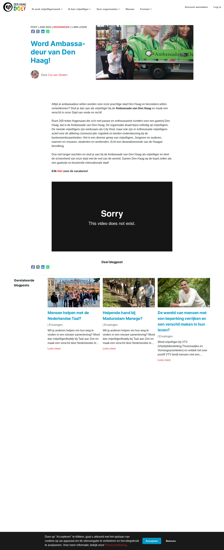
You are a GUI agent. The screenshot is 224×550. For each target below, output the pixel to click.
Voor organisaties (107, 9)
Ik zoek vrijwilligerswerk (46, 9)
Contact (144, 9)
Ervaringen (61, 27)
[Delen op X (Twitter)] (38, 31)
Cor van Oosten (57, 74)
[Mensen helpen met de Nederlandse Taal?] (74, 306)
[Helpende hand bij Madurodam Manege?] (129, 306)
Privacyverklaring (116, 545)
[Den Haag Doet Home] (14, 7)
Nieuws (130, 9)
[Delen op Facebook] (33, 31)
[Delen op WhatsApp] (47, 31)
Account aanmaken (196, 7)
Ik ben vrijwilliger (78, 9)
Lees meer (54, 348)
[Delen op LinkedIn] (42, 31)
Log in (217, 7)
